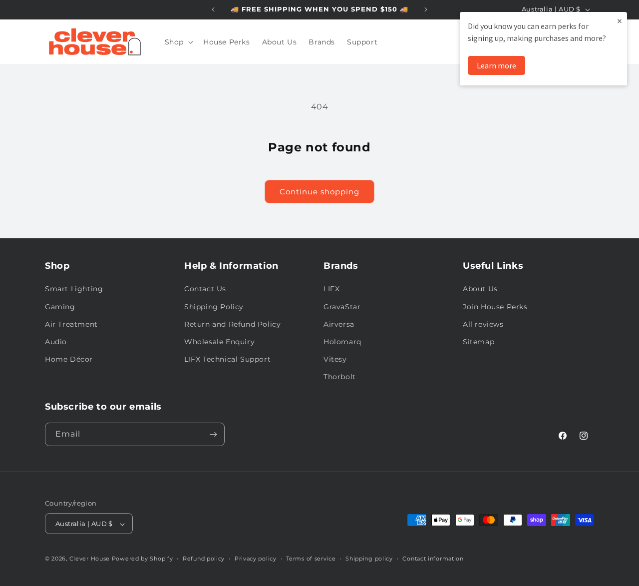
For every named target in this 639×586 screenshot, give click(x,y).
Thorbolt (339, 377)
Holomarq (342, 341)
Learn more (496, 65)
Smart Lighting (74, 289)
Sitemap (478, 341)
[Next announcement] (426, 9)
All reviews (483, 324)
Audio (56, 341)
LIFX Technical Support (227, 359)
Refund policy (204, 558)
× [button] (619, 20)
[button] (178, 41)
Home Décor (69, 359)
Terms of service (310, 558)
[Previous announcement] (213, 9)
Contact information (432, 558)
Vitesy (335, 359)
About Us (480, 289)
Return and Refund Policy (232, 324)
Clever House (89, 559)
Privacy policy (256, 558)
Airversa (338, 324)
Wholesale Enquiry (219, 341)
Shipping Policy (214, 306)
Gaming (60, 306)
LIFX (331, 289)
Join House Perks (495, 306)
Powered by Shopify (142, 559)
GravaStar (341, 306)
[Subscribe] (213, 434)
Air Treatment (71, 324)
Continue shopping (319, 191)
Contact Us (205, 289)
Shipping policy (369, 558)
